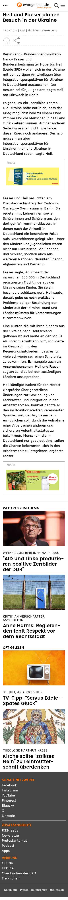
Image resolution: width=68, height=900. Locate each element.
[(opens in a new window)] (32, 176)
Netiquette (11, 889)
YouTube (8, 795)
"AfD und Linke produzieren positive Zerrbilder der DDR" (33, 564)
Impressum (57, 889)
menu (5, 5)
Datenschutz (39, 889)
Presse (24, 889)
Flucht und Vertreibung (42, 30)
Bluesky (8, 805)
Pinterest (9, 800)
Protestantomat (14, 840)
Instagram (10, 790)
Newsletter (10, 835)
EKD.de (8, 868)
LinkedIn (8, 816)
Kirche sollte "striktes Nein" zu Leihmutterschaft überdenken (28, 762)
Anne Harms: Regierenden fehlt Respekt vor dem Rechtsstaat (31, 631)
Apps (6, 851)
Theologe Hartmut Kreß (25, 750)
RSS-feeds (10, 830)
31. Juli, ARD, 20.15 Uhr (23, 692)
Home (6, 40)
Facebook (9, 785)
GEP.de (7, 863)
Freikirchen (10, 878)
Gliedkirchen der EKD (19, 873)
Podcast (8, 846)
